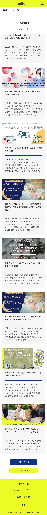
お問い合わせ (23, 496)
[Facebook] (23, 505)
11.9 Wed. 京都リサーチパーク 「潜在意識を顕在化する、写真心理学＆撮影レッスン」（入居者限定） (23, 207)
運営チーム (23, 483)
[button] (42, 3)
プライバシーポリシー (23, 490)
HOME (4, 10)
